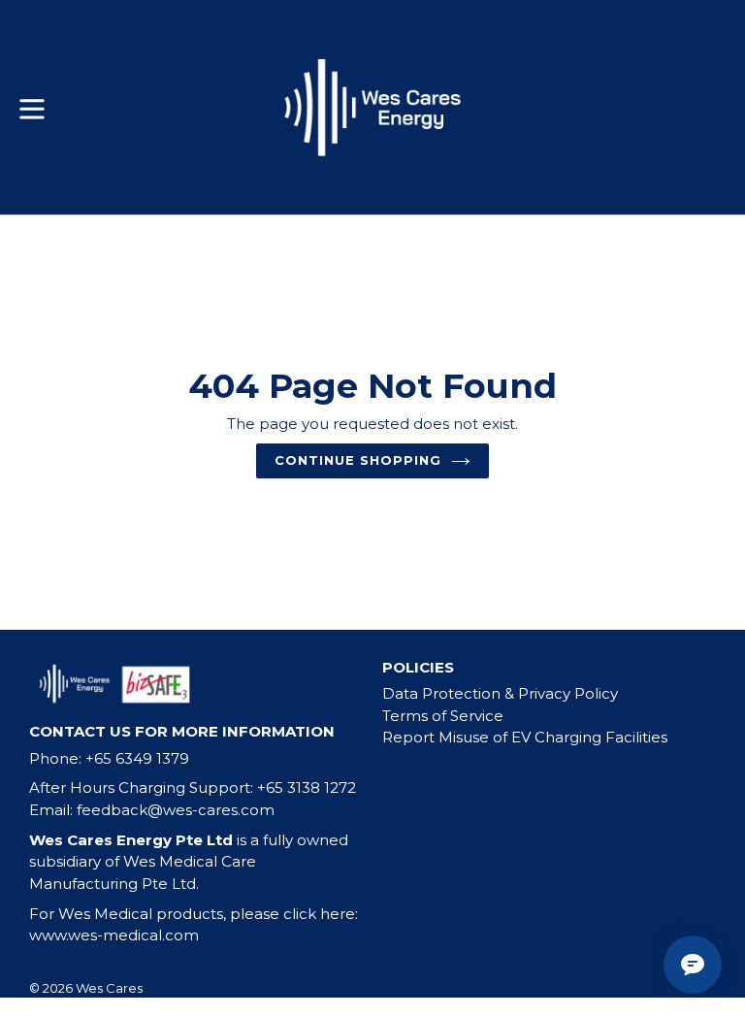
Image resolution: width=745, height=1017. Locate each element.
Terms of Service (442, 715)
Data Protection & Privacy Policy (500, 693)
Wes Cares (109, 988)
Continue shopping (358, 460)
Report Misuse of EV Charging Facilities (524, 737)
